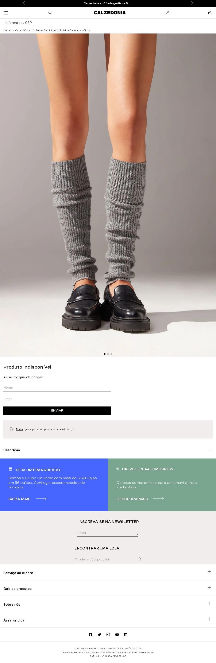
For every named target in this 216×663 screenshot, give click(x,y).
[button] (51, 12)
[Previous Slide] (24, 3)
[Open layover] (138, 538)
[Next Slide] (191, 3)
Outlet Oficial (23, 30)
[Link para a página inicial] (7, 30)
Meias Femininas (46, 30)
